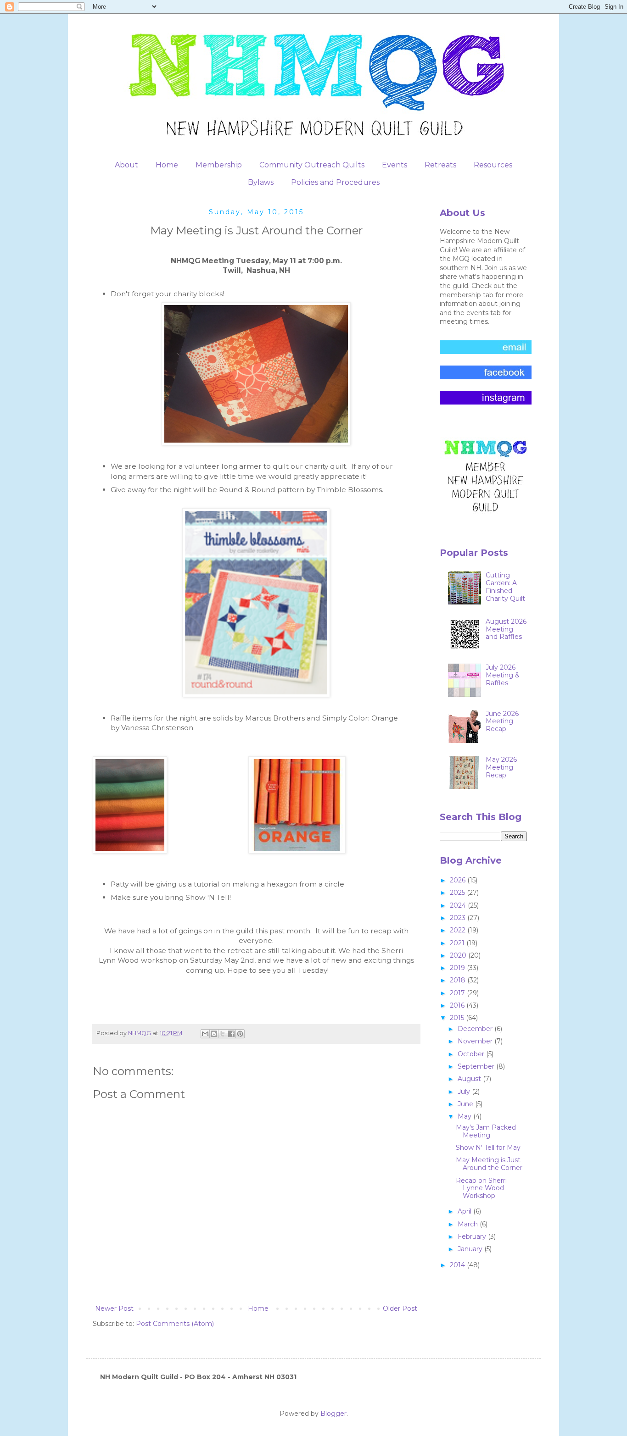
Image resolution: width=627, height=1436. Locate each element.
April (465, 1211)
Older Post (400, 1308)
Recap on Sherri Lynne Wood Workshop (481, 1188)
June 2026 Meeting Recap (502, 721)
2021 (458, 943)
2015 (458, 1018)
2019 (458, 968)
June (466, 1104)
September (477, 1066)
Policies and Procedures (335, 182)
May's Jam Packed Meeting (486, 1131)
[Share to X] (222, 1033)
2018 (458, 980)
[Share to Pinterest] (240, 1033)
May (465, 1116)
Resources (493, 165)
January (471, 1249)
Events (394, 165)
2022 (458, 930)
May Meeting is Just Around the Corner (489, 1164)
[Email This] (205, 1033)
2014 (458, 1265)
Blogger (333, 1413)
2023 (458, 918)
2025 (458, 892)
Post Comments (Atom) (175, 1324)
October (472, 1054)
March (469, 1224)
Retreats (440, 165)
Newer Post (114, 1308)
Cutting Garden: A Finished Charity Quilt (505, 586)
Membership (219, 165)
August (470, 1079)
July (465, 1091)
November (476, 1041)
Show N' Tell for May (488, 1147)
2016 (458, 1005)
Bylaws (261, 182)
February (473, 1236)
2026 (458, 880)
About (126, 165)
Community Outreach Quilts (311, 165)
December (476, 1029)
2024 (459, 905)
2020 (459, 955)
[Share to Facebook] (231, 1033)
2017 (458, 993)
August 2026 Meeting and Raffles (506, 629)
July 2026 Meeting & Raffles (503, 675)
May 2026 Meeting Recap (501, 767)
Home (167, 165)
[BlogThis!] (213, 1033)
